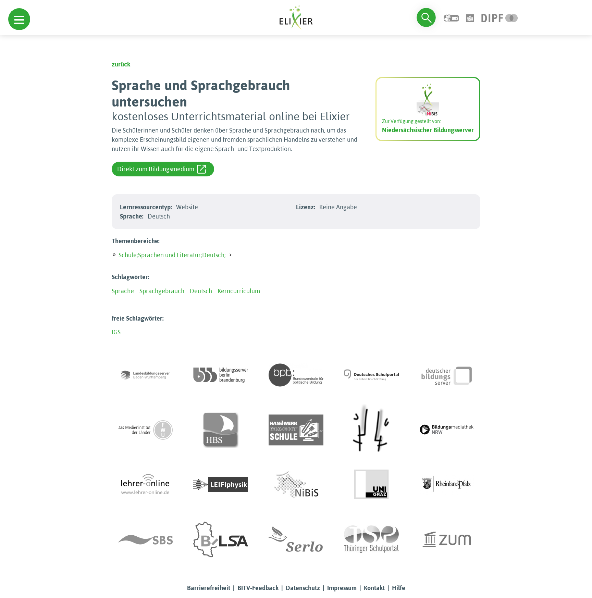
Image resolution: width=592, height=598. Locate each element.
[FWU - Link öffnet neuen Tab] (145, 429)
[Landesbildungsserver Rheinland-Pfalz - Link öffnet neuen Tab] (446, 484)
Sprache (123, 291)
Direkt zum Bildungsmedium (155, 169)
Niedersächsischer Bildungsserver (428, 130)
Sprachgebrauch (161, 291)
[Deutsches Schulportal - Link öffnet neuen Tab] (371, 375)
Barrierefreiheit (208, 587)
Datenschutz (303, 587)
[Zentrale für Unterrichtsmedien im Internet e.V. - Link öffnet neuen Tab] (446, 539)
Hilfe (398, 587)
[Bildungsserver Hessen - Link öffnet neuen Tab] (371, 429)
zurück (121, 64)
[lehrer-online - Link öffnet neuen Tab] (145, 484)
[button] (19, 19)
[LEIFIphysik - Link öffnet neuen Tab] (220, 484)
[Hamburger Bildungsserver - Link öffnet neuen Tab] (220, 429)
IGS (116, 332)
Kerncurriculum (239, 291)
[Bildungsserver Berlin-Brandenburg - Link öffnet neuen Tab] (220, 375)
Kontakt (374, 587)
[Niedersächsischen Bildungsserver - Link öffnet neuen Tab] (296, 484)
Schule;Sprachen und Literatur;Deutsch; (172, 255)
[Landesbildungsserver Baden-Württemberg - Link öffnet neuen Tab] (145, 375)
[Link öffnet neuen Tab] (499, 17)
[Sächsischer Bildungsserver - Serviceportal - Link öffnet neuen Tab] (145, 539)
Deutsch (201, 291)
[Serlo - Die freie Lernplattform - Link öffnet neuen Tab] (296, 539)
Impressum (342, 587)
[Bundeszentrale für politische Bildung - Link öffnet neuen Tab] (296, 375)
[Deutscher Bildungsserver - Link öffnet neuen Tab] (446, 375)
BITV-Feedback (258, 587)
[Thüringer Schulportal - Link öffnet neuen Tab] (371, 539)
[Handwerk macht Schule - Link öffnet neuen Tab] (296, 429)
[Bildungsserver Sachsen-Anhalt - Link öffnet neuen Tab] (220, 539)
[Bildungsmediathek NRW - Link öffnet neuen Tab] (446, 429)
